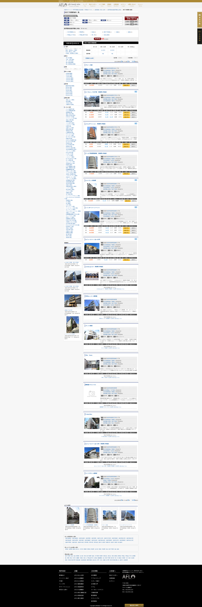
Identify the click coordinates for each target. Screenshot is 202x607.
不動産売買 (94, 592)
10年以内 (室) (69, 92)
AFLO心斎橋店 (79, 578)
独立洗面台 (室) (70, 189)
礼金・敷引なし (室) (70, 51)
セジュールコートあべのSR (92, 239)
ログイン (123, 5)
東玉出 (109, 555)
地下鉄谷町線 (106, 160)
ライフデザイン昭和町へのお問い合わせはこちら (110, 495)
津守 (98, 560)
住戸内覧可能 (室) (70, 223)
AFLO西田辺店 (79, 595)
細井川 (121, 560)
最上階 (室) (69, 234)
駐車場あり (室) (70, 226)
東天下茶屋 (107, 32)
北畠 (118, 32)
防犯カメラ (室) (70, 217)
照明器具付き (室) (70, 163)
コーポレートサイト (97, 590)
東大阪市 (120, 542)
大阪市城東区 (87, 540)
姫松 (130, 32)
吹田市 (103, 542)
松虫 (94, 32)
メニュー (140, 5)
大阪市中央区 (81, 542)
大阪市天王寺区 (107, 538)
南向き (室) (69, 235)
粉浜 (130, 558)
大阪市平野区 (68, 542)
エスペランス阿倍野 (90, 180)
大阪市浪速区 (115, 538)
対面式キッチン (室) (71, 177)
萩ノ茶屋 (67, 558)
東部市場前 (89, 560)
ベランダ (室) (69, 155)
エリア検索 (102, 5)
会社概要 (94, 575)
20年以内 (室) (69, 95)
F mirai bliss (88, 414)
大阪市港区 (93, 538)
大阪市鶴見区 (122, 540)
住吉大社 (94, 560)
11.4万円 (103, 50)
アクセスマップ (96, 578)
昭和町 (113, 97)
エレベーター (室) (70, 161)
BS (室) (68, 203)
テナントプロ (95, 598)
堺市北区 (96, 542)
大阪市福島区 (75, 538)
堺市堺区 (86, 542)
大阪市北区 (74, 542)
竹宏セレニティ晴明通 (91, 296)
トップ (85, 5)
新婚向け (62, 575)
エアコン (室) (69, 191)
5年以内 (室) (69, 89)
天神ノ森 (86, 555)
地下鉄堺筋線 (106, 390)
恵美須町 (78, 560)
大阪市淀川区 (116, 540)
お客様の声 (94, 584)
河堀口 (100, 549)
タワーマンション (64, 587)
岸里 (113, 555)
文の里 (112, 160)
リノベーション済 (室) (71, 118)
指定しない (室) (70, 99)
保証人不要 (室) (70, 120)
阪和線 (105, 480)
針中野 (107, 560)
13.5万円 (112, 50)
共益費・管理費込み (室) (72, 53)
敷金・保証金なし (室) (71, 50)
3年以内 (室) (69, 87)
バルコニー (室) (70, 157)
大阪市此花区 (82, 538)
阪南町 (115, 183)
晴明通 (115, 299)
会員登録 (116, 5)
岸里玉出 (105, 555)
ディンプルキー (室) (71, 215)
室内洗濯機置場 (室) (71, 149)
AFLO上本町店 (79, 581)
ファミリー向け (64, 578)
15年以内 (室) (69, 93)
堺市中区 (91, 542)
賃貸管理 (94, 595)
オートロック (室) (70, 209)
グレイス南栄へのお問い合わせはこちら (110, 348)
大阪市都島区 (68, 538)
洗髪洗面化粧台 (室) (71, 186)
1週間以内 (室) (70, 104)
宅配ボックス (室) (70, 212)
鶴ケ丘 (77, 549)
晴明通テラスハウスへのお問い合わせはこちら (110, 407)
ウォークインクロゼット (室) (73, 195)
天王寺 (81, 549)
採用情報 (94, 601)
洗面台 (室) (69, 184)
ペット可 (62, 584)
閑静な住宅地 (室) (70, 115)
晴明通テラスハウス (90, 384)
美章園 (109, 480)
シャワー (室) (69, 188)
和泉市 (116, 542)
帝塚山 (123, 555)
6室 (103, 53)
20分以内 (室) (69, 81)
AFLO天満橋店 (79, 590)
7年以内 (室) (69, 90)
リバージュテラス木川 (70, 334)
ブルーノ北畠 (88, 65)
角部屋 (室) (69, 237)
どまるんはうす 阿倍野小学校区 (94, 266)
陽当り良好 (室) (70, 113)
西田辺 (113, 70)
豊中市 (100, 542)
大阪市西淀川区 (122, 538)
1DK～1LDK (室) (70, 59)
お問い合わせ (132, 5)
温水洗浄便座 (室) (70, 183)
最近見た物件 (134, 605)
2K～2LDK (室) (69, 61)
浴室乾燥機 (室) (70, 181)
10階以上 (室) (69, 231)
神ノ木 (94, 35)
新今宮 (112, 558)
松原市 (112, 542)
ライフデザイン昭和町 (91, 473)
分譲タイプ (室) (70, 127)
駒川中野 (73, 560)
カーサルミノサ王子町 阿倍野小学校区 (96, 92)
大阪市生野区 (75, 540)
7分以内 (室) (69, 76)
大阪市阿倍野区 (110, 68)
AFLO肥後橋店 (79, 584)
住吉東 (132, 558)
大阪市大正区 (100, 538)
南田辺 (74, 549)
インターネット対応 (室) (72, 208)
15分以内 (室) (69, 79)
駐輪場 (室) (69, 164)
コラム (93, 587)
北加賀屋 (126, 560)
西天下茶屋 (107, 558)
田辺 (71, 558)
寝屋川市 (108, 542)
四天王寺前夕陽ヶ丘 (114, 560)
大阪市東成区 (68, 540)
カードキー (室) (70, 135)
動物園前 (100, 558)
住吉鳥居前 (83, 560)
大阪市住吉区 (94, 540)
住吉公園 (107, 35)
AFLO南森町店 (79, 587)
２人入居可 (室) (70, 123)
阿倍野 (82, 32)
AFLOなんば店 (79, 575)
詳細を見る (126, 85)
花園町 (77, 558)
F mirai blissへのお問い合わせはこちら (110, 436)
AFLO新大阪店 (79, 598)
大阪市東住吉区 (101, 540)
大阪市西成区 (109, 540)
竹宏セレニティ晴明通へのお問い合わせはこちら (110, 318)
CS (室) (68, 201)
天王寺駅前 (71, 32)
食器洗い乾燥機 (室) (71, 174)
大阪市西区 (88, 538)
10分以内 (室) (69, 78)
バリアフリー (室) (70, 124)
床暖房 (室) (69, 192)
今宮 (101, 560)
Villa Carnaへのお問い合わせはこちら (110, 377)
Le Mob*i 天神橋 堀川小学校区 (72, 262)
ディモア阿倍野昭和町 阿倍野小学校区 (96, 153)
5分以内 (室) (69, 75)
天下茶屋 (113, 390)
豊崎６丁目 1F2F (68, 310)
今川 (127, 558)
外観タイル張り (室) (71, 171)
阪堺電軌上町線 (107, 72)
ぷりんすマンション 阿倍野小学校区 (95, 123)
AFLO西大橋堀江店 (80, 592)
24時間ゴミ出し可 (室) (71, 222)
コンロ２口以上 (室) (71, 172)
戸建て (61, 581)
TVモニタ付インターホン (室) (73, 211)
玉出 (104, 558)
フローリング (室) (70, 150)
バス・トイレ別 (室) (71, 178)
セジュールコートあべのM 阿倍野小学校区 (97, 443)
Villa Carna (88, 355)
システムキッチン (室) (71, 175)
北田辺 (95, 558)
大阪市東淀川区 (129, 538)
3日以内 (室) (69, 102)
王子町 (115, 95)
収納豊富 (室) (69, 200)
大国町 (104, 560)
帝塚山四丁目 (84, 35)
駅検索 (109, 5)
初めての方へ (93, 5)
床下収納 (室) (69, 194)
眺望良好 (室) (69, 130)
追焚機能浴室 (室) (70, 180)
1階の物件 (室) (69, 229)
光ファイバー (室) (70, 206)
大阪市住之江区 (129, 540)
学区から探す (63, 590)
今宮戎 (69, 560)
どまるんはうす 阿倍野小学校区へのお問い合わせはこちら (110, 289)
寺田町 (66, 549)
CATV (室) (68, 205)
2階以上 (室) (69, 228)
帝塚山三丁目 (71, 35)
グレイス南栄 (88, 325)
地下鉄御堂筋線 (107, 70)
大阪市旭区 (81, 540)
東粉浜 (120, 558)
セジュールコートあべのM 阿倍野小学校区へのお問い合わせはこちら (110, 466)
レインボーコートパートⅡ (92, 207)
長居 (66, 560)
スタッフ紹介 (95, 581)
